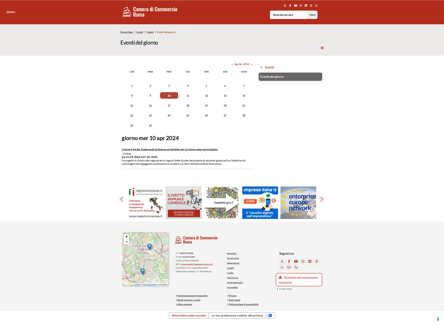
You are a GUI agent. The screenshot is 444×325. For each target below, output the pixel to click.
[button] (11, 12)
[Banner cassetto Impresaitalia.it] (260, 202)
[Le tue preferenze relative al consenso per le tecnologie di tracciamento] (438, 319)
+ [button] (126, 236)
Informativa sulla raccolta (189, 315)
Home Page (126, 32)
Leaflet (137, 284)
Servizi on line (233, 258)
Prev (122, 199)
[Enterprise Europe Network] (298, 202)
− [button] (126, 242)
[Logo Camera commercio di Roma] (196, 240)
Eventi (150, 32)
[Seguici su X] (285, 5)
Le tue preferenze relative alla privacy (237, 315)
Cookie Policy (285, 289)
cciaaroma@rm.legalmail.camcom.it (196, 264)
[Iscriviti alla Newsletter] (289, 267)
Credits (230, 273)
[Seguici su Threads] (311, 5)
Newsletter (232, 253)
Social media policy (235, 282)
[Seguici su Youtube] (295, 5)
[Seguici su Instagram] (300, 5)
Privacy (233, 295)
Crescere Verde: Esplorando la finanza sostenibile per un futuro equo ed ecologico (170, 149)
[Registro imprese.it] (146, 202)
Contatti (230, 268)
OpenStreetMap (150, 284)
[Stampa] (322, 47)
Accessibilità (232, 287)
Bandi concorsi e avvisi (189, 300)
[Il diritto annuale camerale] (184, 202)
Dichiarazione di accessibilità (244, 304)
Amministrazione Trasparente (193, 295)
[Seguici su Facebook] (290, 5)
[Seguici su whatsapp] (316, 5)
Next (322, 199)
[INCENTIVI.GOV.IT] (222, 202)
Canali (139, 32)
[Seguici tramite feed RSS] (296, 267)
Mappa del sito (233, 263)
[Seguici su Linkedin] (306, 5)
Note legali (234, 300)
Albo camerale (185, 304)
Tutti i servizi (232, 278)
